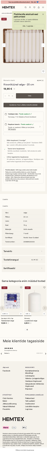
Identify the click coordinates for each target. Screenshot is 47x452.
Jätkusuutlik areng (9, 404)
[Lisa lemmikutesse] (43, 71)
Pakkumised (29, 398)
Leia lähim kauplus (32, 406)
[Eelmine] (4, 45)
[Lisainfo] (14, 89)
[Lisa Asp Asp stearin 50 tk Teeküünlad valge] (21, 313)
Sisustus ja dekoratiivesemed (8, 13)
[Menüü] (43, 7)
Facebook (6, 371)
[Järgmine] (43, 45)
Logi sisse (28, 409)
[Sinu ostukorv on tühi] (39, 7)
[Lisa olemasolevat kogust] (12, 96)
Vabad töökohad (9, 406)
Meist (5, 401)
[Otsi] (25, 7)
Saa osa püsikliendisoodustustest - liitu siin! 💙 (23, 2)
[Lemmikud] (34, 7)
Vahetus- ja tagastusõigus (34, 378)
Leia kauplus (30, 376)
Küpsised (28, 389)
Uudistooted (29, 404)
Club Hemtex (8, 398)
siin (17, 180)
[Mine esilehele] (8, 7)
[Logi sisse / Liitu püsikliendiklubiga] (30, 7)
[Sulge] (43, 14)
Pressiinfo (6, 409)
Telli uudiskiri (30, 401)
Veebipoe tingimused (33, 381)
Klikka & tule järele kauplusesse (23, 105)
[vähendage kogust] (5, 96)
